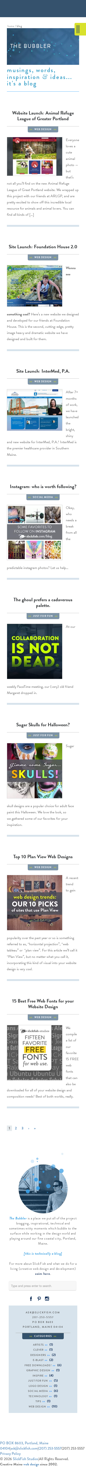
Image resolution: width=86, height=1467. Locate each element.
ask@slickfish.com (43, 1312)
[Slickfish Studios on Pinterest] (39, 1298)
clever (38, 1350)
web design (43, 129)
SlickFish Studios (25, 1459)
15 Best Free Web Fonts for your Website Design (43, 1003)
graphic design (38, 1370)
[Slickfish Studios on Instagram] (47, 1298)
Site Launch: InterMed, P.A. (43, 371)
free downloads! (38, 1365)
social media (43, 497)
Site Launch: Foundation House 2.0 (43, 246)
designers (38, 1355)
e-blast (38, 1360)
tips (38, 1401)
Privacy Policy (10, 1453)
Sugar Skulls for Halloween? (43, 724)
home (11, 26)
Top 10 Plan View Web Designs (43, 856)
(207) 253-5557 (49, 1448)
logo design (38, 1386)
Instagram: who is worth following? (43, 486)
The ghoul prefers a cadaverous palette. (43, 602)
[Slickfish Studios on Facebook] (31, 1298)
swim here (42, 1273)
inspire (38, 1375)
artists (38, 1345)
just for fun (43, 616)
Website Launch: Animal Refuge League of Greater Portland (43, 115)
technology (38, 1396)
